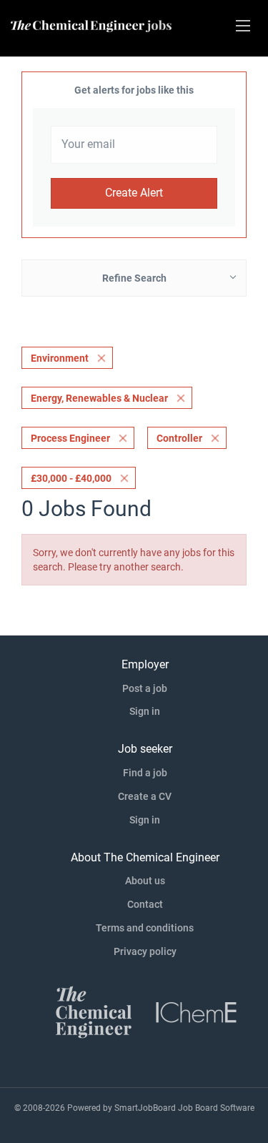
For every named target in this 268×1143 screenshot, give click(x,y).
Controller (179, 438)
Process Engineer (70, 438)
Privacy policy (145, 951)
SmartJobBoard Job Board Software (184, 1108)
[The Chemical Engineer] (94, 1010)
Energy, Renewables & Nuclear (99, 398)
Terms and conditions (145, 928)
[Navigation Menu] (243, 25)
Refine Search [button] (134, 278)
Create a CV (145, 796)
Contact (145, 904)
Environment (60, 358)
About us (145, 880)
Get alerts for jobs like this (134, 90)
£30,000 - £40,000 (71, 478)
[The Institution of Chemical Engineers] (196, 1010)
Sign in (144, 711)
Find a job (145, 772)
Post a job (144, 688)
